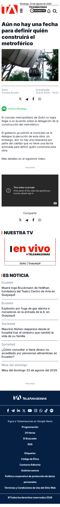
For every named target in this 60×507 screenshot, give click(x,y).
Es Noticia (16, 275)
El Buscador (30, 438)
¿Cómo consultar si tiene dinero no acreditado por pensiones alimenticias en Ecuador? (29, 353)
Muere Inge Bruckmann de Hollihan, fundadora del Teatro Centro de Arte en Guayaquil (28, 291)
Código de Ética (30, 458)
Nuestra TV (18, 232)
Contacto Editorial (30, 464)
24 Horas (30, 432)
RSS (30, 444)
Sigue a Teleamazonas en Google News (30, 421)
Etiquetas (30, 453)
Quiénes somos (30, 470)
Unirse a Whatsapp (17, 108)
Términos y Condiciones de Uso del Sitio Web (30, 487)
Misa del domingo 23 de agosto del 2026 (29, 370)
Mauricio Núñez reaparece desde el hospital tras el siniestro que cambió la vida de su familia (28, 332)
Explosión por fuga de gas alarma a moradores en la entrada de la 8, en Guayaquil (26, 312)
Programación (30, 427)
